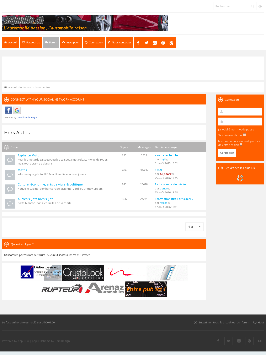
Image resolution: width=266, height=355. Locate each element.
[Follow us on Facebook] (218, 341)
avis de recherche (167, 155)
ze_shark (165, 174)
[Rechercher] (252, 6)
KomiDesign (62, 341)
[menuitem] (71, 42)
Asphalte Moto (28, 155)
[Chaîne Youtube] (260, 341)
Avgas (163, 203)
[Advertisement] (133, 68)
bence (164, 188)
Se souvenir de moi (230, 135)
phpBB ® (23, 341)
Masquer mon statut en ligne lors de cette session (239, 143)
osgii (163, 159)
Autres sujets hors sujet (35, 199)
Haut (261, 322)
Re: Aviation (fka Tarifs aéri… (174, 199)
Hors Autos (17, 132)
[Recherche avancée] (260, 6)
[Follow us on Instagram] (239, 341)
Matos (22, 170)
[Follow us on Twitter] (228, 341)
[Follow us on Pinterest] (249, 341)
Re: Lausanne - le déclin (170, 184)
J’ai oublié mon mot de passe (236, 129)
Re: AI (158, 170)
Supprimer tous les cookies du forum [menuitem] (223, 322)
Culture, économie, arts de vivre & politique (50, 184)
